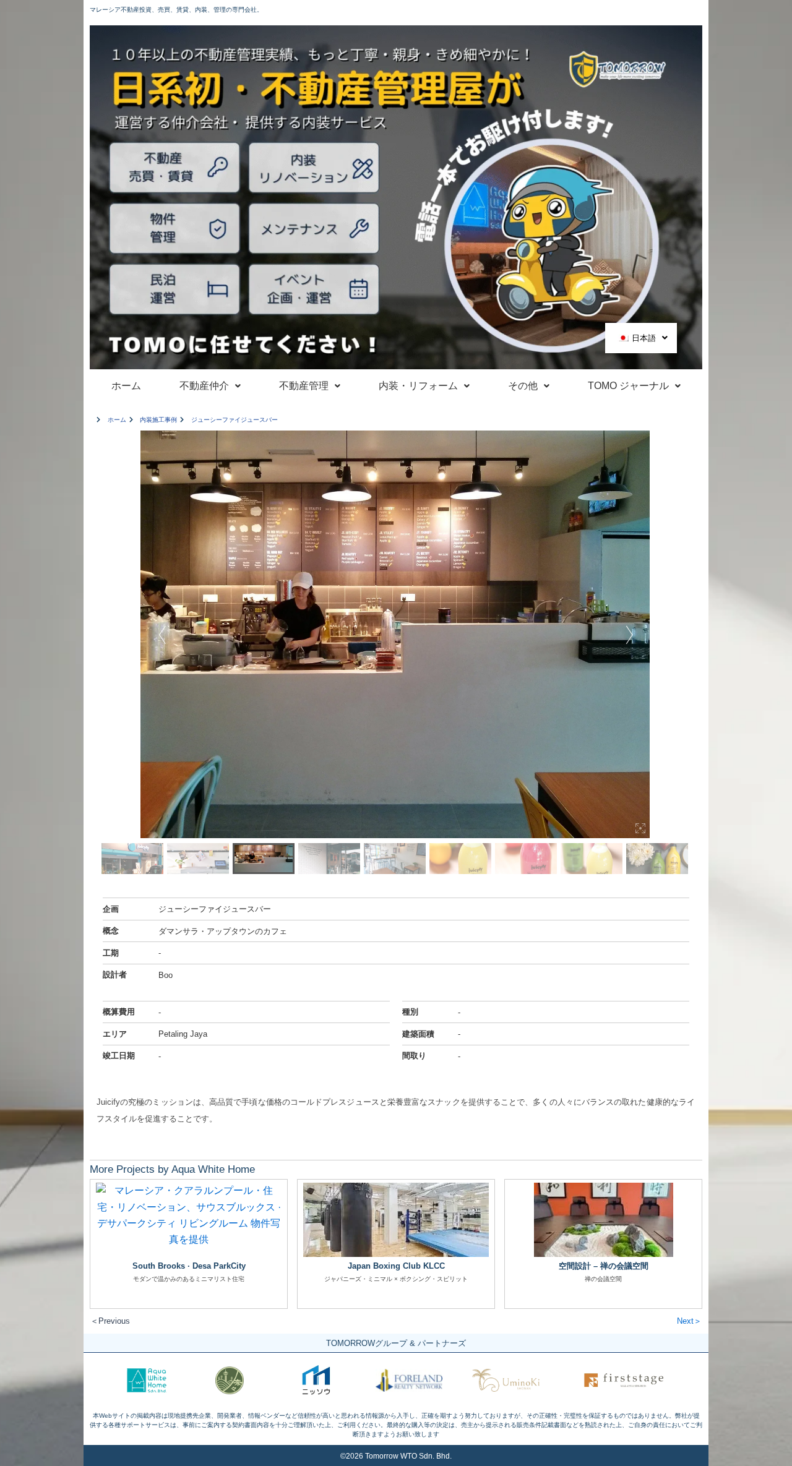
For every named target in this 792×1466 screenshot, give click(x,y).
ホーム (126, 385)
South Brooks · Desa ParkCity (189, 1266)
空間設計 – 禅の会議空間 (603, 1266)
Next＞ (689, 1321)
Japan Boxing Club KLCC (396, 1266)
